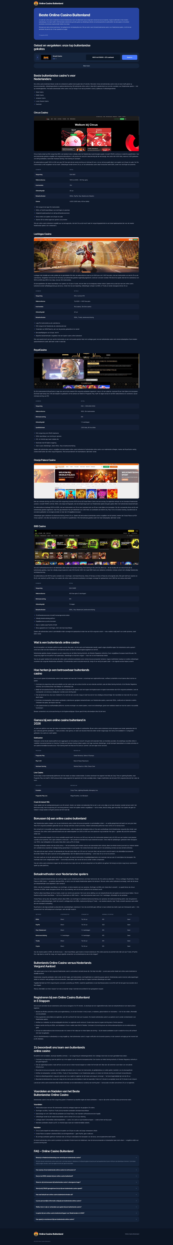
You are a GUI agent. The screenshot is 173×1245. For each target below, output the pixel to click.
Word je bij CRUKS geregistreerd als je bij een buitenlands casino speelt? (59, 1188)
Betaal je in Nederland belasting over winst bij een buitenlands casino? (58, 1157)
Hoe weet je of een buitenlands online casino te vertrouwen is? (56, 1170)
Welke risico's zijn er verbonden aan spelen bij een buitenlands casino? (58, 1207)
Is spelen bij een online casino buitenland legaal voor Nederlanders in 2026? (60, 1213)
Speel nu (129, 57)
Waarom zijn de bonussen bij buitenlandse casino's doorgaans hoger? (58, 1182)
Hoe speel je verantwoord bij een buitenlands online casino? (55, 1219)
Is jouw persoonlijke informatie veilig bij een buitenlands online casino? (58, 1201)
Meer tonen (86, 66)
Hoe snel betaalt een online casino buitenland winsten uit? (54, 1194)
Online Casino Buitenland (132, 1234)
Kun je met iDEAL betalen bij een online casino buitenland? (54, 1176)
